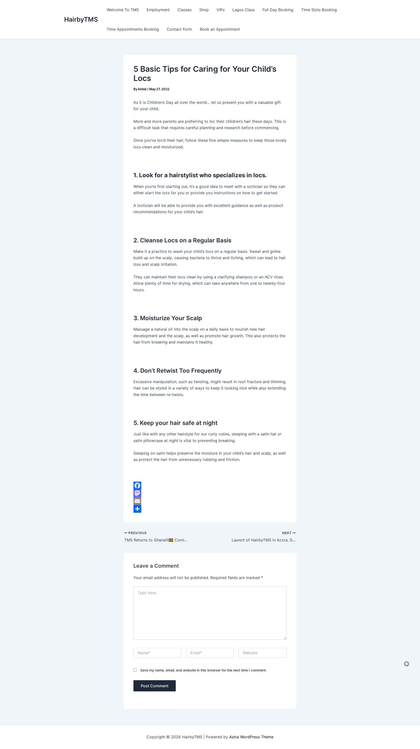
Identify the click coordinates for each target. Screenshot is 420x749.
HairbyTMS (81, 19)
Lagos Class (243, 9)
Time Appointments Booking (133, 29)
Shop (204, 9)
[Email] (210, 501)
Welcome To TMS (123, 9)
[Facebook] (210, 485)
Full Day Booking (277, 9)
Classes (184, 9)
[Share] (210, 509)
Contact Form (179, 29)
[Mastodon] (210, 493)
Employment (158, 9)
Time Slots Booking (319, 9)
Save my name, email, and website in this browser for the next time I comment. (203, 670)
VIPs (221, 9)
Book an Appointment (220, 29)
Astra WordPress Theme (251, 736)
